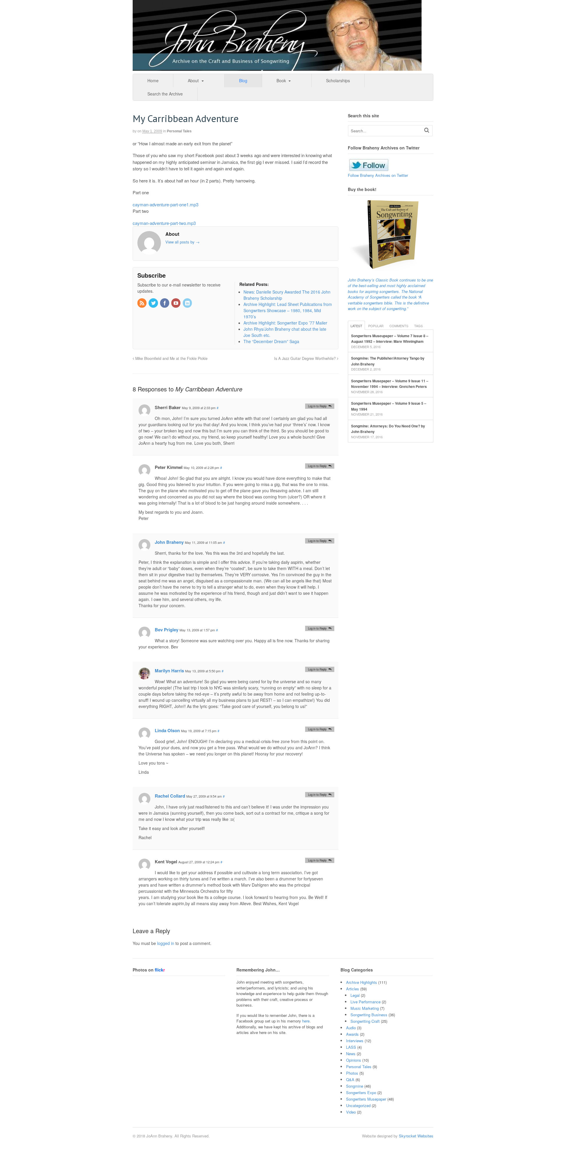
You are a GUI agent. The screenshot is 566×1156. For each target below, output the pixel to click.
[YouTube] (176, 303)
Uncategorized (358, 1105)
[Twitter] (154, 303)
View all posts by (182, 242)
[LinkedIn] (188, 303)
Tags (418, 325)
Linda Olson (167, 730)
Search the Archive (165, 94)
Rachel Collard (170, 796)
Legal (355, 995)
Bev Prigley (166, 629)
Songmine (354, 1086)
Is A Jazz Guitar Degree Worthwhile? (305, 358)
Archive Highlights (361, 982)
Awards (352, 1034)
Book (281, 80)
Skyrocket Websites (416, 1136)
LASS (351, 1047)
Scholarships (338, 80)
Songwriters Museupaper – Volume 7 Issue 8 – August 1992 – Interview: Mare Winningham (389, 338)
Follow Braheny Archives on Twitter (378, 175)
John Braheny (169, 542)
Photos (352, 1073)
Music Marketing (365, 1008)
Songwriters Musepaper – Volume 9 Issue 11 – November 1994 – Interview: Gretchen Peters (389, 383)
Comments (398, 325)
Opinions (353, 1060)
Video (351, 1112)
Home (153, 80)
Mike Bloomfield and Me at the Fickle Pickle (171, 358)
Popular (376, 325)
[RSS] (142, 303)
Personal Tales (179, 131)
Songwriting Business (369, 1014)
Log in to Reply (317, 406)
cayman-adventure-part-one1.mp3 (165, 204)
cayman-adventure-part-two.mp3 (164, 223)
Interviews (354, 1040)
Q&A (350, 1079)
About (193, 80)
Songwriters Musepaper (366, 1099)
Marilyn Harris (169, 670)
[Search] (426, 130)
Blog (243, 80)
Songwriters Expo (361, 1092)
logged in (165, 943)
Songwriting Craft (365, 1021)
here (306, 1021)
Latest (356, 325)
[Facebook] (165, 303)
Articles (352, 989)
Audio (351, 1027)
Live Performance (366, 1001)
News (351, 1053)
